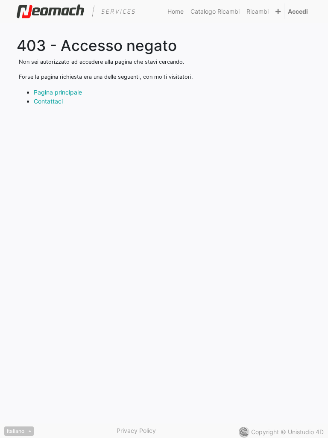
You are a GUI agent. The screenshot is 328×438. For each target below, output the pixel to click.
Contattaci (48, 101)
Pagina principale (58, 92)
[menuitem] (175, 11)
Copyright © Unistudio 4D (287, 431)
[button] (278, 11)
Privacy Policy (136, 430)
